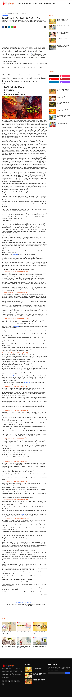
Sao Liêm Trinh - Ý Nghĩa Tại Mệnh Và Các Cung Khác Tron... (63, 116)
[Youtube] (9, 681)
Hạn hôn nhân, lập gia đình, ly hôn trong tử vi (39, 647)
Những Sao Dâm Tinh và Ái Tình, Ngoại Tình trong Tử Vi (23, 647)
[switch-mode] (69, 0)
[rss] (3, 684)
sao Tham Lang (28, 53)
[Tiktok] (6, 681)
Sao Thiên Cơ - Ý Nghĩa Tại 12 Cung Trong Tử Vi (62, 97)
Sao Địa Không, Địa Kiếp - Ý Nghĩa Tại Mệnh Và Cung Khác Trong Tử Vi (35, 605)
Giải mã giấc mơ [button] (47, 3)
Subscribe (67, 672)
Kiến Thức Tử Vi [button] (27, 3)
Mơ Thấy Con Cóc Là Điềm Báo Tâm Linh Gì (15, 604)
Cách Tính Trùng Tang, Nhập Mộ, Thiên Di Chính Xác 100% (63, 46)
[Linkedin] (15, 681)
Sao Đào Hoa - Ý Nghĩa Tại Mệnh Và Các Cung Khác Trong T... (63, 33)
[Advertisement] (36, 9)
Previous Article (21, 602)
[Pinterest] (12, 681)
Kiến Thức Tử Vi (7, 13)
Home (3, 13)
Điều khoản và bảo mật (65, 694)
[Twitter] (3, 681)
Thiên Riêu (22, 514)
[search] (69, 3)
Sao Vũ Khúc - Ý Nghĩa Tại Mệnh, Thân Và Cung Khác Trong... (63, 103)
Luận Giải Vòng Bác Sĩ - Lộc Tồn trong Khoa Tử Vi (39, 632)
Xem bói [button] (34, 3)
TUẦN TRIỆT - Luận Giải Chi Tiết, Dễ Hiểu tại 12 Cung (8, 647)
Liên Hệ (53, 3)
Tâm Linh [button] (40, 3)
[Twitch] (18, 681)
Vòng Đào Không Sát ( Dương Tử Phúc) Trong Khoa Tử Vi (63, 26)
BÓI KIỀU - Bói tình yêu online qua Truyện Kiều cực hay (39, 674)
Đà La (27, 434)
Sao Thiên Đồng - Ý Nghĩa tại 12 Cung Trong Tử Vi (63, 110)
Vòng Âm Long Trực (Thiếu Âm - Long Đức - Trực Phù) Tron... (8, 632)
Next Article (27, 602)
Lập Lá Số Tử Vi (20, 3)
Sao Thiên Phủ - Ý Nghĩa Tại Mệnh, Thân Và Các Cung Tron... (63, 123)
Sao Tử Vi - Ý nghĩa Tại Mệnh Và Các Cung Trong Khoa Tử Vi (63, 39)
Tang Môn (12, 375)
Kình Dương (15, 254)
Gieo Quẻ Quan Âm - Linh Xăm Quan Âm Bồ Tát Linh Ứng (62, 20)
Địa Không (16, 326)
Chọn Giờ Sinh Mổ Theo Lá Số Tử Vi (24, 632)
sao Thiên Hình (27, 382)
